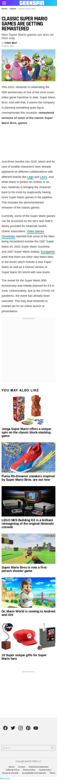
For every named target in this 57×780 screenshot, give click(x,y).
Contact (21, 767)
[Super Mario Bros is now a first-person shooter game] (28, 549)
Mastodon (5, 778)
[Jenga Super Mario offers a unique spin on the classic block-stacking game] (28, 410)
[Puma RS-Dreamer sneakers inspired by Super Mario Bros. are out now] (28, 457)
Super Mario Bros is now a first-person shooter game (24, 569)
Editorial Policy (12, 770)
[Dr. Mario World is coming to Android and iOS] (28, 592)
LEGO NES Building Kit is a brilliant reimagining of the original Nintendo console (28, 523)
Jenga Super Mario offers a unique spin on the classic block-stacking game (26, 432)
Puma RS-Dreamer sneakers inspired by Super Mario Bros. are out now (28, 477)
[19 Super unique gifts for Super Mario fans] (28, 636)
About (11, 767)
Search (52, 748)
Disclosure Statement (38, 767)
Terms (52, 773)
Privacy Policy (29, 770)
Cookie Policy (45, 770)
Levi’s (43, 176)
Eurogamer (48, 251)
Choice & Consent (10, 773)
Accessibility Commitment (34, 773)
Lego (30, 176)
